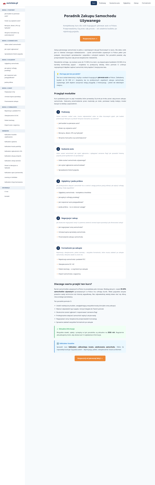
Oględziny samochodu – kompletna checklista (75, 192)
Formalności (146, 3)
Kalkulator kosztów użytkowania (11, 136)
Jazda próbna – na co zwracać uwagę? (72, 207)
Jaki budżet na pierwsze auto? (12, 15)
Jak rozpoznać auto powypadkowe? (11, 76)
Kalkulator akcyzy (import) (13, 156)
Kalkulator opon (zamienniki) (14, 172)
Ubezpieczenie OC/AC (11, 115)
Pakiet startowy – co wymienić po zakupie (73, 269)
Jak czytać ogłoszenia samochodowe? (72, 165)
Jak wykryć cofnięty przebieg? (11, 69)
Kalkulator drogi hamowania (14, 182)
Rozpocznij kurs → (90, 39)
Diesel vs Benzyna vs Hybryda (11, 167)
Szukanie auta (115, 3)
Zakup (136, 3)
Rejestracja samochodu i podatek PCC (72, 259)
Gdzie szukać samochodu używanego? (72, 160)
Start (94, 3)
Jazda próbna (9, 82)
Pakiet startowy (9, 120)
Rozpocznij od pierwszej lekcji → (90, 358)
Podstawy (102, 3)
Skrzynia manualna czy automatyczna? (12, 34)
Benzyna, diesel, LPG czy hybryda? (12, 27)
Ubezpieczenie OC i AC (66, 264)
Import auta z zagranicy (12, 125)
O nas (6, 191)
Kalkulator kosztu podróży (13, 146)
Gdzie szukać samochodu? (13, 44)
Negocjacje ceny (10, 92)
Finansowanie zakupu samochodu (71, 237)
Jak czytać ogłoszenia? (11, 49)
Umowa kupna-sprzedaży (13, 96)
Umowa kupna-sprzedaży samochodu (72, 232)
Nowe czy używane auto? (13, 21)
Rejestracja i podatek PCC (13, 111)
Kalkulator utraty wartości (13, 161)
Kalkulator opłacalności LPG (13, 151)
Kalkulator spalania (11, 142)
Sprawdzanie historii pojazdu (14, 54)
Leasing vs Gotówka (11, 177)
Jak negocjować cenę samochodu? (71, 227)
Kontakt (7, 196)
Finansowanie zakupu (11, 101)
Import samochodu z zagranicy (70, 274)
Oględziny (126, 3)
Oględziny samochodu (12, 63)
